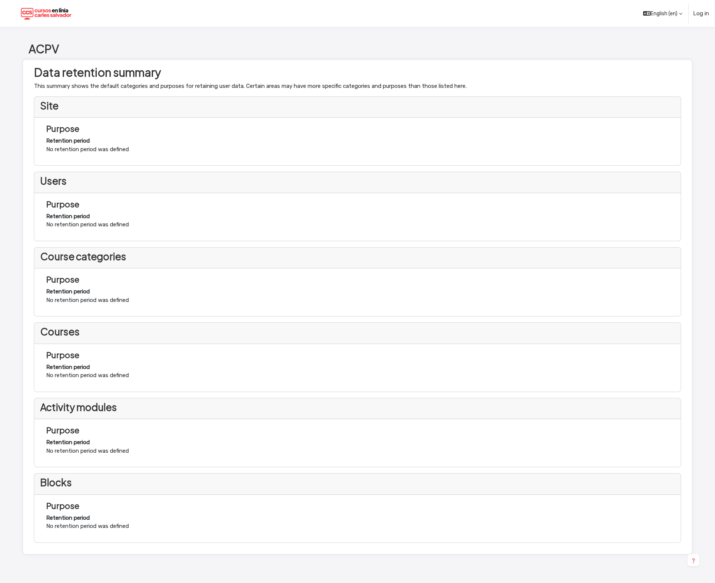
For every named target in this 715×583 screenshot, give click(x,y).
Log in (701, 13)
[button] (663, 13)
